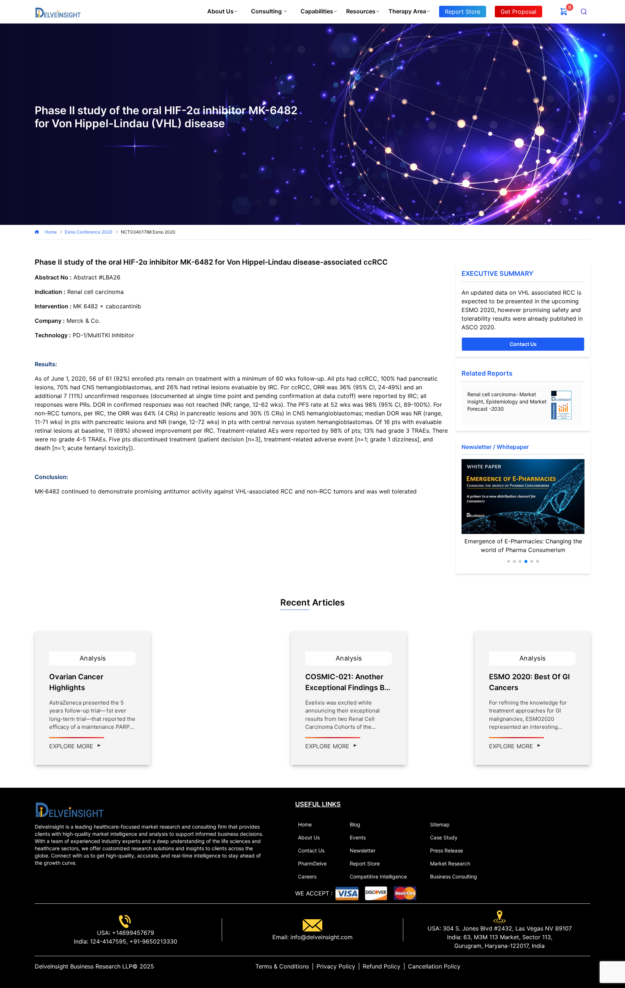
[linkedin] (564, 966)
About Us (220, 11)
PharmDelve (312, 863)
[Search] (583, 12)
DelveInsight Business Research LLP (83, 966)
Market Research (450, 863)
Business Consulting (453, 876)
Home (51, 232)
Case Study (444, 837)
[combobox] (583, 12)
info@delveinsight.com (321, 937)
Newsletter (362, 850)
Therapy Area (407, 11)
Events (358, 837)
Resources (360, 11)
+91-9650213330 (152, 941)
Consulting (266, 11)
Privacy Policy (335, 966)
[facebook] (576, 966)
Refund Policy (381, 966)
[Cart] (564, 11)
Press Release (446, 850)
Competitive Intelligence (378, 876)
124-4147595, (108, 941)
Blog (355, 824)
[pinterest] (581, 966)
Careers (307, 876)
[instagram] (587, 966)
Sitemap (440, 824)
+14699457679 (132, 932)
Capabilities (317, 11)
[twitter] (570, 966)
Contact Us (523, 344)
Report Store (365, 863)
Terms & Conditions (282, 966)
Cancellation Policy (434, 966)
